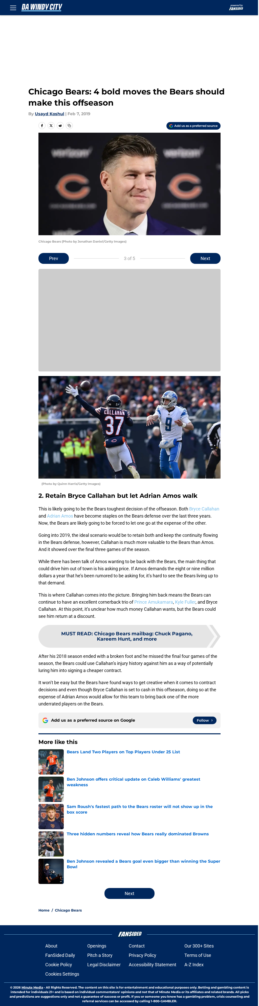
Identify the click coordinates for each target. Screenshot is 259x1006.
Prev (53, 258)
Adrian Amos (60, 516)
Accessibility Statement (152, 964)
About (51, 946)
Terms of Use (197, 955)
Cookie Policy (58, 964)
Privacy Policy (142, 955)
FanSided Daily (60, 955)
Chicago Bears (68, 910)
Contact (137, 946)
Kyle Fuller (185, 602)
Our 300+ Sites (199, 946)
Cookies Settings (62, 974)
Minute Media (32, 987)
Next (205, 258)
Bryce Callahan (204, 508)
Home (44, 910)
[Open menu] (13, 8)
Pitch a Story (100, 955)
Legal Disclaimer (104, 964)
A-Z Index (194, 964)
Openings (96, 946)
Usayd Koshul (49, 113)
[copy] (69, 125)
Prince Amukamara (153, 602)
